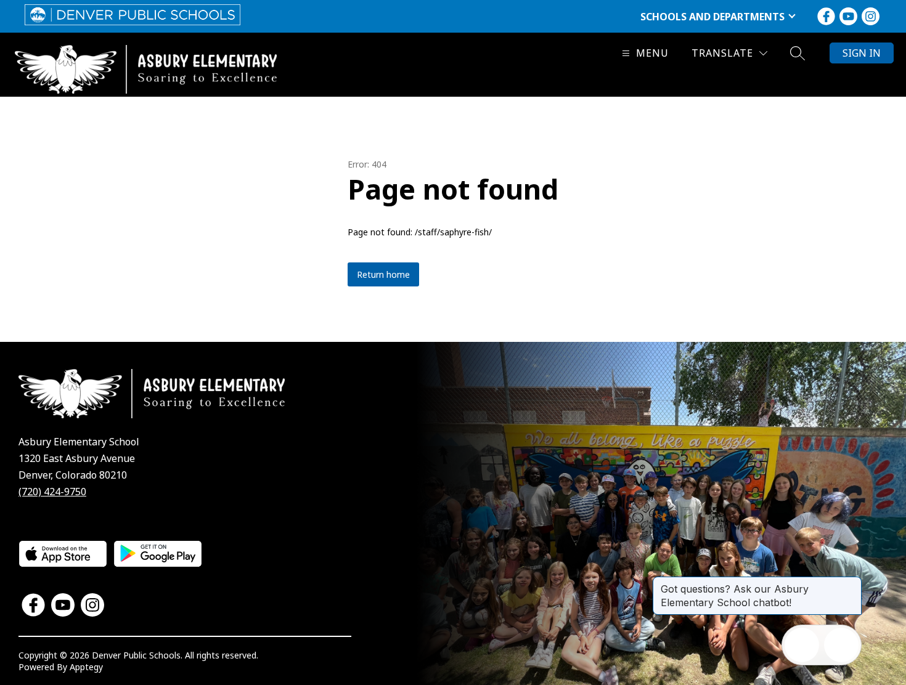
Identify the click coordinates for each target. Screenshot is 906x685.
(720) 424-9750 (52, 491)
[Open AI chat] (841, 645)
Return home (383, 274)
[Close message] (851, 582)
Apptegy (86, 667)
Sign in (862, 53)
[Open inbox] (802, 645)
